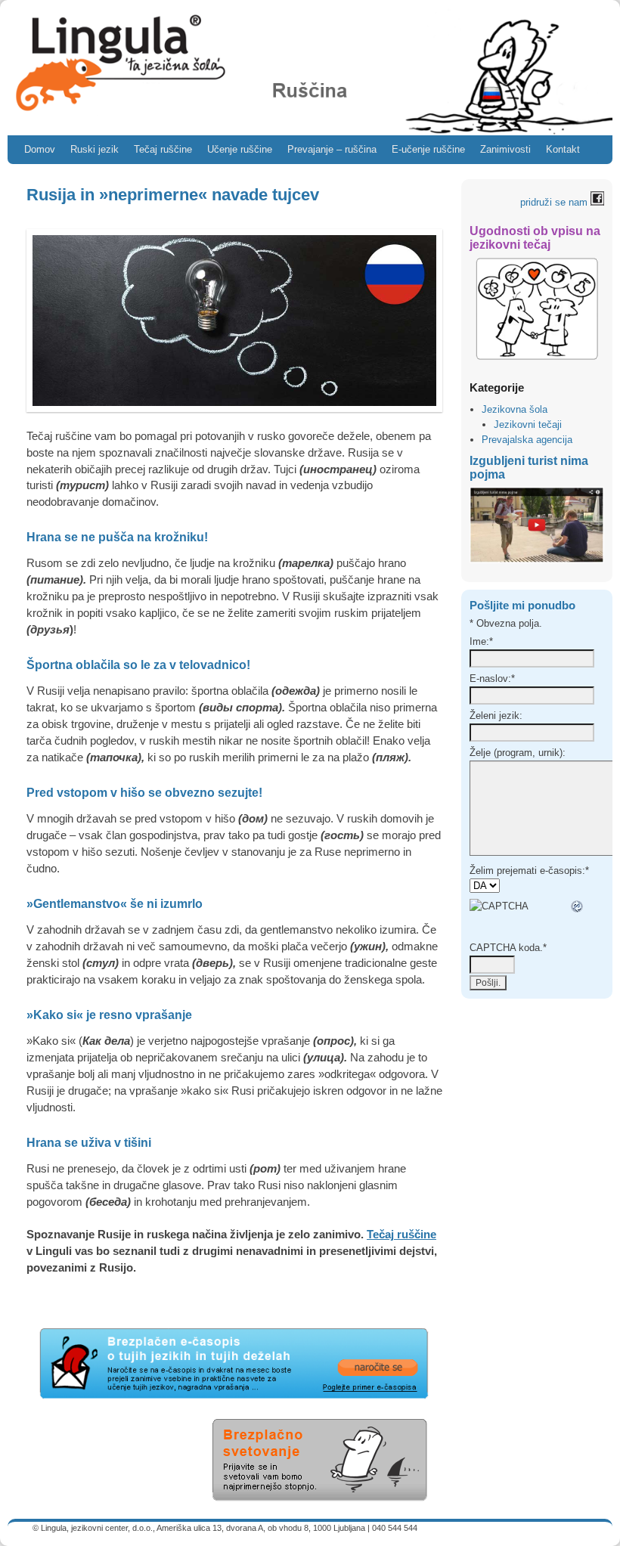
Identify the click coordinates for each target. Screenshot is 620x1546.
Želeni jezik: (496, 715)
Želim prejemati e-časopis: (529, 870)
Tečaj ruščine (163, 149)
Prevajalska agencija (527, 439)
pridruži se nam (555, 202)
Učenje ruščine (239, 149)
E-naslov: (492, 678)
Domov (39, 149)
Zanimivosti (505, 149)
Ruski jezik (94, 149)
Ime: (481, 641)
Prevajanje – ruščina (332, 149)
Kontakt (563, 149)
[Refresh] (577, 906)
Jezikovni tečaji (528, 424)
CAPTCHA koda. (508, 947)
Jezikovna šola (514, 409)
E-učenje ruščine (428, 149)
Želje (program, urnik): (518, 752)
